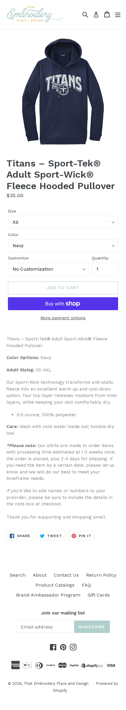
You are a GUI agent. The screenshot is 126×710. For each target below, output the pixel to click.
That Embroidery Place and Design (56, 683)
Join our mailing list (63, 613)
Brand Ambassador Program (48, 595)
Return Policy (101, 575)
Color (13, 234)
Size (12, 211)
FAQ (86, 585)
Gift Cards (99, 595)
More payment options (63, 317)
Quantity (100, 258)
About (40, 575)
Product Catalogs (54, 585)
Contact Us (66, 575)
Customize (18, 258)
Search (17, 575)
